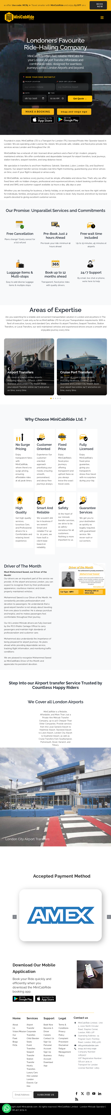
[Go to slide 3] (55, 398)
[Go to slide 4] (57, 398)
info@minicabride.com (88, 1045)
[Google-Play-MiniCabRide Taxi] (68, 117)
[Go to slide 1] (51, 398)
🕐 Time (51, 93)
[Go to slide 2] (53, 398)
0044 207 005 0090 (87, 1048)
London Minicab (88, 1107)
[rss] (76, 1099)
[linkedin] (99, 1093)
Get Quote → (80, 98)
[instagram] (88, 1093)
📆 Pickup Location (31, 82)
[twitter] (82, 1093)
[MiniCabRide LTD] (19, 13)
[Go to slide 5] (60, 398)
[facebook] (76, 1093)
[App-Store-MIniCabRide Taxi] (42, 117)
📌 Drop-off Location (66, 82)
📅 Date (26, 93)
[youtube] (93, 1093)
